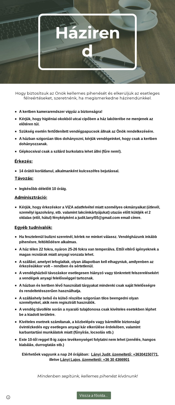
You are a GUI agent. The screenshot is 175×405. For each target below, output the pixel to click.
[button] (8, 397)
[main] (87, 42)
